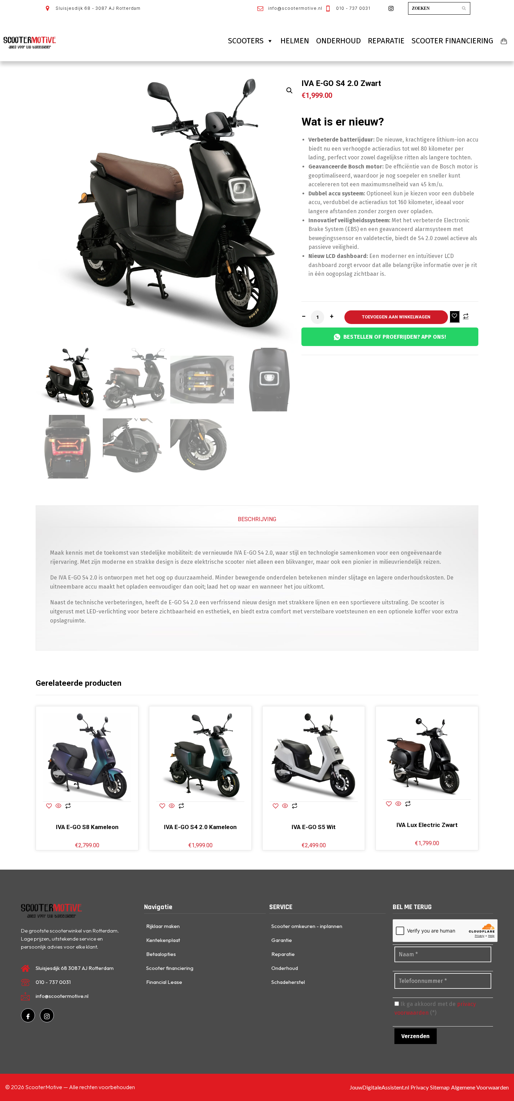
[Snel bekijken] (58, 806)
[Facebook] (28, 1015)
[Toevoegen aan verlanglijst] (454, 316)
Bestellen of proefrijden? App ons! (394, 336)
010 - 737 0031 (352, 8)
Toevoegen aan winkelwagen (396, 316)
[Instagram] (47, 1015)
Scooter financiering (452, 40)
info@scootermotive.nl (294, 8)
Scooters (246, 40)
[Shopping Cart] (504, 41)
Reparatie (386, 40)
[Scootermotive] (29, 43)
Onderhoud (338, 40)
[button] (289, 90)
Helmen (294, 40)
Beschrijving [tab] (257, 519)
